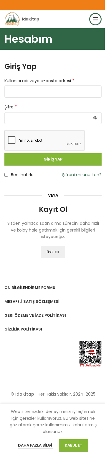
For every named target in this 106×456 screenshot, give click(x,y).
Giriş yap (53, 159)
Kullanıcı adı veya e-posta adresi (39, 80)
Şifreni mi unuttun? (82, 175)
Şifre (10, 107)
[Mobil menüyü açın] (95, 19)
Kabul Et (73, 445)
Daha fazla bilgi (35, 445)
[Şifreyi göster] (95, 118)
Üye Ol (53, 252)
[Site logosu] (22, 19)
